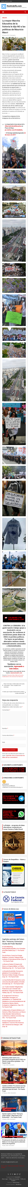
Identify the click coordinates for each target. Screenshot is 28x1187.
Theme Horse (16, 1182)
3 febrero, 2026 (5, 1119)
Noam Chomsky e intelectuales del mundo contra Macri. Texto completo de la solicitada (14, 685)
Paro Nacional (19, 676)
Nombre (5, 728)
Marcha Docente (19, 675)
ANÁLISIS (4, 17)
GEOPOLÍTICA (20, 1082)
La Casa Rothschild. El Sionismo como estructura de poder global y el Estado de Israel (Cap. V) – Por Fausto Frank (13, 982)
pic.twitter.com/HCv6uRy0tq (13, 130)
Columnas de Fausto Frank (11, 1038)
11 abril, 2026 (5, 1065)
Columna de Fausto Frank (9, 1052)
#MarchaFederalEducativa (13, 126)
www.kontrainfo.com (16, 673)
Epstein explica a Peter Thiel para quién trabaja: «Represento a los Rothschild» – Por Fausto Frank (12, 1115)
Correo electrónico (8, 735)
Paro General (13, 676)
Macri (13, 675)
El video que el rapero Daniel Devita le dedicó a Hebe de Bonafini (13, 692)
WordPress (18, 1184)
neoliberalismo (5, 676)
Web (3, 742)
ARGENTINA (5, 1136)
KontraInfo (13, 35)
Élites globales (7, 1054)
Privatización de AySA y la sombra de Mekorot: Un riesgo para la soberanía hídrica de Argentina (13, 1141)
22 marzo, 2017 (6, 35)
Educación (9, 675)
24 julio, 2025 (5, 1145)
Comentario (6, 710)
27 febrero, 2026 (6, 1093)
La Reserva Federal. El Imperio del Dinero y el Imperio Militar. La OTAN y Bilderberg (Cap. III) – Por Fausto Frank (13, 966)
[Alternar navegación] (3, 12)
